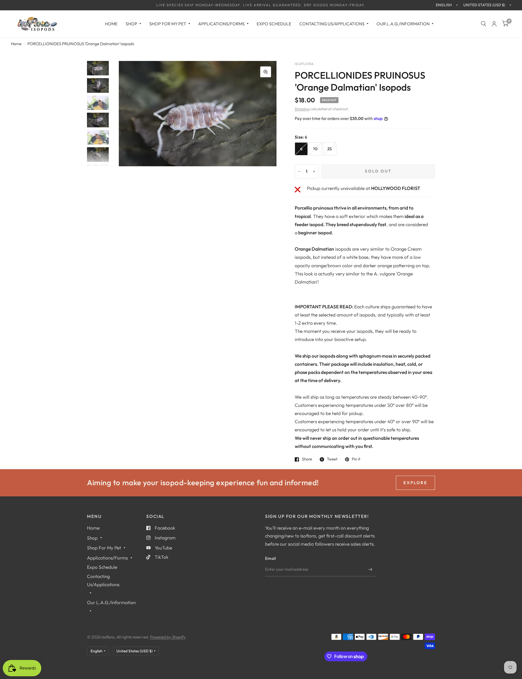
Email (270, 558)
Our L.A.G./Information (403, 23)
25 (329, 148)
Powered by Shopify (168, 637)
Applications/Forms (221, 23)
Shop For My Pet (167, 23)
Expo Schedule (274, 23)
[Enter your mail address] (370, 569)
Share (307, 459)
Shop (131, 23)
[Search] (483, 23)
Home (111, 23)
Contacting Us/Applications (332, 23)
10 (315, 148)
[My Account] (494, 23)
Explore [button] (415, 482)
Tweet (332, 459)
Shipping (302, 108)
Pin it (356, 459)
